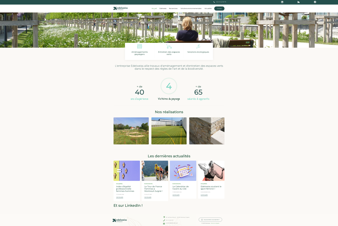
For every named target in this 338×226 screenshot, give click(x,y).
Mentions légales (215, 223)
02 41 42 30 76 (221, 2)
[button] (219, 9)
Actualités (208, 8)
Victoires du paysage (169, 99)
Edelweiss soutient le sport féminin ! (211, 187)
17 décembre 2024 (177, 192)
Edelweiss (162, 8)
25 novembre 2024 (205, 192)
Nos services (173, 8)
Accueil (154, 8)
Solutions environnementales (191, 8)
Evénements (148, 183)
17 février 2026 (120, 194)
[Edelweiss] (121, 8)
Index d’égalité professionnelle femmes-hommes (125, 188)
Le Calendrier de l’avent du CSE (181, 187)
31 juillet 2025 (148, 194)
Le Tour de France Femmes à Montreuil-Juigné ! (153, 188)
